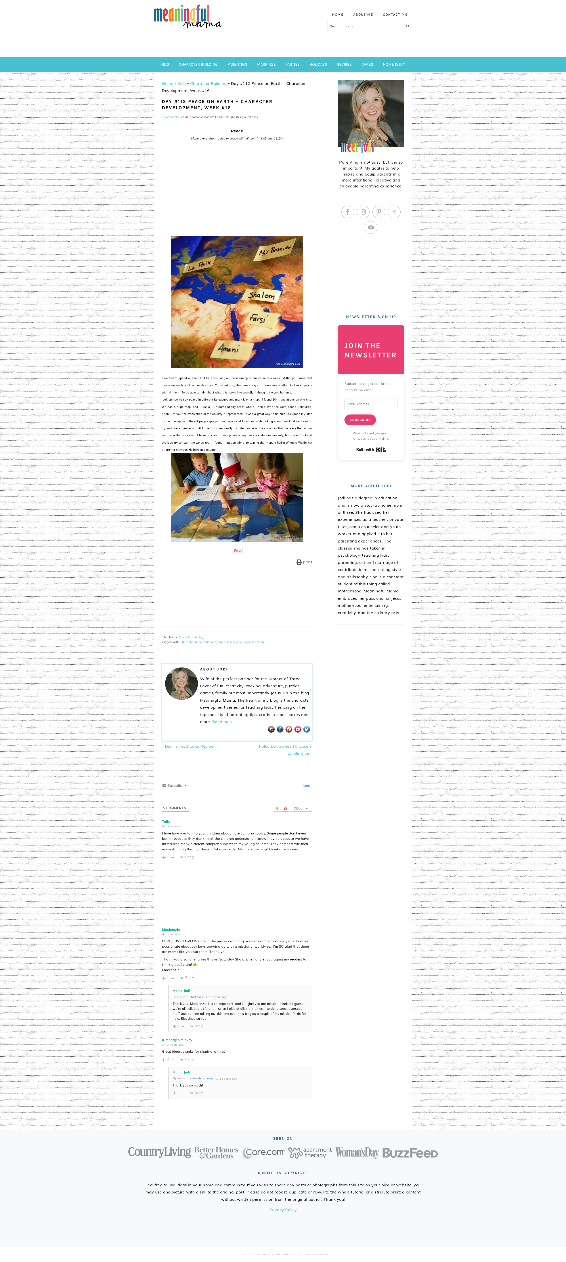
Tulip (166, 821)
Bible (183, 641)
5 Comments (170, 116)
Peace (247, 641)
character (195, 641)
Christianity (210, 641)
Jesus (230, 641)
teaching (258, 641)
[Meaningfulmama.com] (188, 29)
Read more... (224, 721)
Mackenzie (171, 930)
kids (238, 641)
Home (167, 83)
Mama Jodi (181, 991)
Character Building (208, 83)
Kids (182, 83)
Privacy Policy (283, 1209)
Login (307, 786)
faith (222, 641)
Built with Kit (371, 450)
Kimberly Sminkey (177, 1040)
